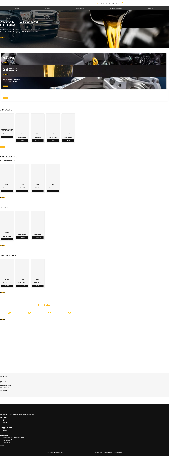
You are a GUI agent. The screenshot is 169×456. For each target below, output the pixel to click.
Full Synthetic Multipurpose (116, 8)
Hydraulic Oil (150, 8)
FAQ (113, 3)
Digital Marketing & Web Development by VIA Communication (109, 452)
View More (7, 137)
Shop (102, 3)
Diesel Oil (17, 8)
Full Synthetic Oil (48, 8)
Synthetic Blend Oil (80, 8)
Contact (117, 3)
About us (108, 3)
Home (98, 3)
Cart (4, 424)
